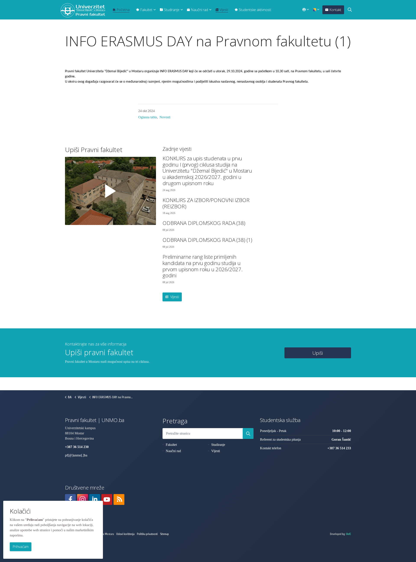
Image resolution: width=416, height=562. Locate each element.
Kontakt (335, 9)
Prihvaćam (21, 546)
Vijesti (223, 9)
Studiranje (171, 9)
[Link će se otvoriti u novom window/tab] (70, 499)
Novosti (164, 117)
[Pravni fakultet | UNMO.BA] (83, 10)
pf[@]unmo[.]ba (76, 455)
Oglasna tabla (147, 117)
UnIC (348, 534)
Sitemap (164, 534)
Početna (123, 9)
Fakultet (146, 9)
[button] (248, 433)
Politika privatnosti (147, 534)
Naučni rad (199, 9)
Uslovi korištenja (125, 534)
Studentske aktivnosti (255, 9)
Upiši (317, 353)
